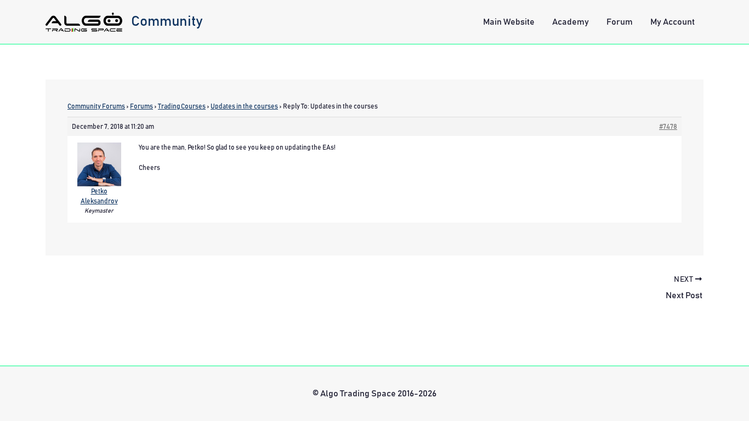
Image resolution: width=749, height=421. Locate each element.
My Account (672, 22)
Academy (570, 22)
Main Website (509, 22)
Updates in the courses (244, 106)
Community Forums (96, 106)
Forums (141, 106)
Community (167, 21)
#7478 (668, 126)
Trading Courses (182, 106)
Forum (619, 22)
